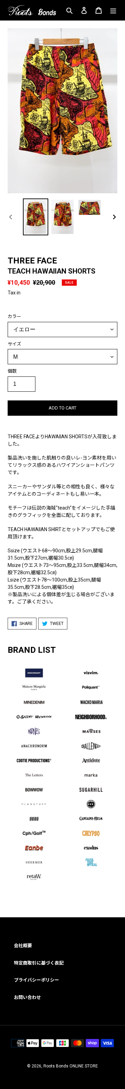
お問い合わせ (27, 997)
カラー (14, 316)
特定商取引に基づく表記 (39, 963)
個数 (12, 371)
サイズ (14, 344)
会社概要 (23, 945)
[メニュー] (113, 10)
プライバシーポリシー (36, 980)
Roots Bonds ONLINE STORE (70, 1066)
